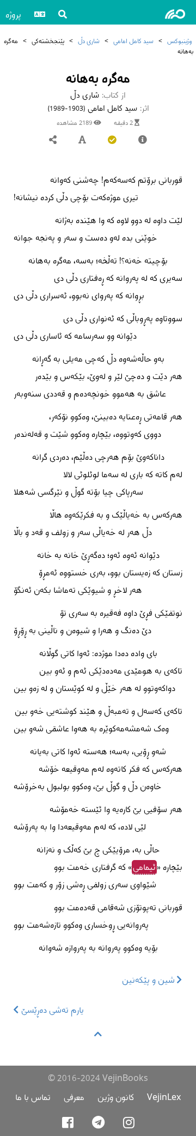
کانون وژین (115, 1097)
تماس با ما (33, 1097)
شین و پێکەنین (149, 980)
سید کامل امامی (133, 40)
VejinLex (164, 1097)
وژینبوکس (179, 40)
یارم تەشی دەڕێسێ (51, 1010)
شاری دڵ (89, 40)
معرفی (74, 1097)
